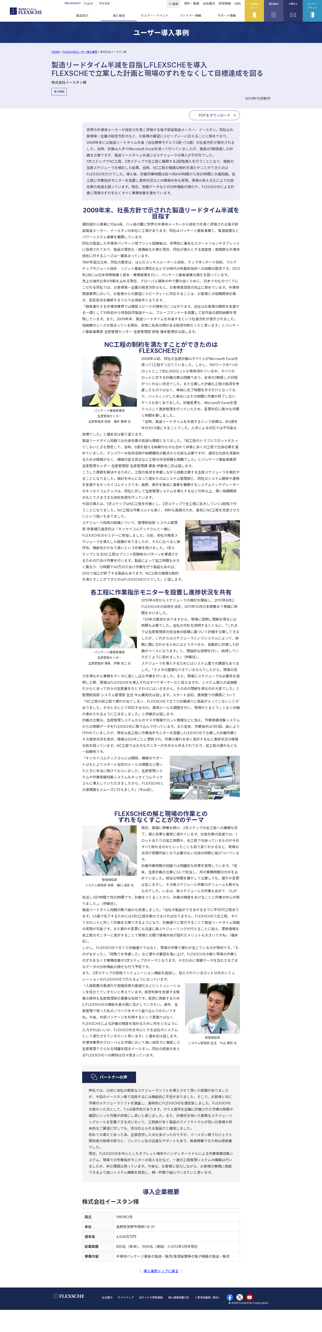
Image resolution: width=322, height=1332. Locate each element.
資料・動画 (191, 3)
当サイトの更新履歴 (151, 1297)
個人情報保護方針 (178, 1297)
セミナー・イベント (154, 15)
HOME (55, 51)
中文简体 (104, 3)
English (88, 3)
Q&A (237, 3)
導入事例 (119, 16)
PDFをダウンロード (214, 115)
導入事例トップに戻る (161, 1271)
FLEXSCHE (26, 11)
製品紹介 (82, 15)
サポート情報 (227, 15)
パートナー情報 (190, 15)
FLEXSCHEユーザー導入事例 (80, 51)
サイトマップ (126, 1297)
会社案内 (209, 3)
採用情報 (225, 3)
